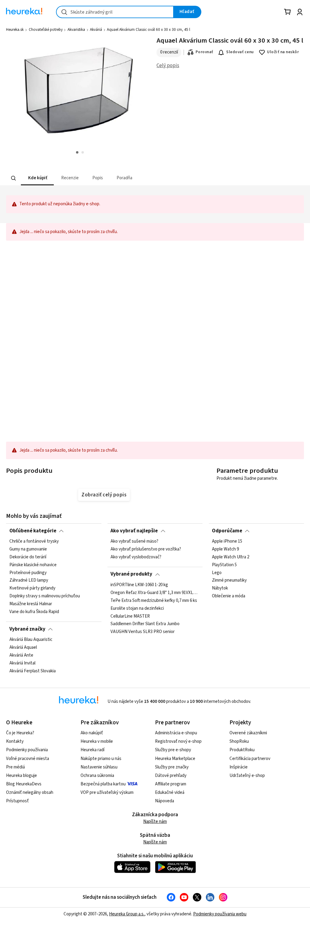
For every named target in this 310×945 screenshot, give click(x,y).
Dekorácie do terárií (27, 557)
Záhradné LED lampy (28, 580)
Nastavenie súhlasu (99, 767)
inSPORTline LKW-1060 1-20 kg (139, 585)
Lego (217, 573)
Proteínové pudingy (28, 573)
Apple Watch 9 (225, 549)
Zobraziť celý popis (103, 494)
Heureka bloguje (21, 775)
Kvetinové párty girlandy (32, 588)
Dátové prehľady (170, 775)
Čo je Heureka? (20, 733)
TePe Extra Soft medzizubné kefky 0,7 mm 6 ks (153, 600)
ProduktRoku (242, 750)
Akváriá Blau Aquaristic (30, 640)
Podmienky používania (27, 750)
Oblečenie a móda (228, 596)
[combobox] (115, 12)
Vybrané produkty (131, 574)
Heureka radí (92, 750)
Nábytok (220, 588)
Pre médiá (15, 767)
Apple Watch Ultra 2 (230, 557)
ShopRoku (239, 741)
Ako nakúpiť (92, 733)
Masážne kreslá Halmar (30, 604)
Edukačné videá (169, 792)
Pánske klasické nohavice (33, 565)
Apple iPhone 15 (227, 541)
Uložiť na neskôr (283, 52)
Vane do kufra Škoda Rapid (34, 612)
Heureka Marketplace (175, 758)
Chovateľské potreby (46, 29)
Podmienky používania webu (219, 914)
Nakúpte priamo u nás (101, 758)
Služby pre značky (172, 767)
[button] (37, 178)
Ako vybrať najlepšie (134, 530)
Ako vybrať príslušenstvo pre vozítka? (145, 549)
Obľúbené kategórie (32, 530)
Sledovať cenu (240, 52)
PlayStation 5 (224, 565)
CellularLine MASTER (130, 616)
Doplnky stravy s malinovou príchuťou (44, 596)
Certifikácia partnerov (249, 758)
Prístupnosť (17, 801)
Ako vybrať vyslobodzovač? (135, 557)
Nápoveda (164, 801)
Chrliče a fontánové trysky (34, 541)
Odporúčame (227, 530)
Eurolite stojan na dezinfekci (137, 608)
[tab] (37, 178)
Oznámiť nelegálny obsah (29, 792)
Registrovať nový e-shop (178, 741)
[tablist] (117, 178)
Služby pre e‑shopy (173, 750)
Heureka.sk (15, 29)
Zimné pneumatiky (229, 580)
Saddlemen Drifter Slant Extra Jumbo (145, 624)
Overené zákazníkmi (248, 733)
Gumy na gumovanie (28, 549)
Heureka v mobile (97, 741)
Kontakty (15, 741)
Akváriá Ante (21, 655)
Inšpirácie (238, 767)
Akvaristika (76, 29)
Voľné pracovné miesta (27, 758)
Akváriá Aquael (23, 648)
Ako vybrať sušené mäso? (134, 541)
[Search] (14, 178)
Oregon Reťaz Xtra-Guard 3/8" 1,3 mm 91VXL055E (155, 593)
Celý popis (168, 65)
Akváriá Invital (22, 663)
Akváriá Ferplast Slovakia (32, 671)
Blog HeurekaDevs (23, 784)
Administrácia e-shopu (176, 733)
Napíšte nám (155, 821)
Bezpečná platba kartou (103, 784)
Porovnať (204, 52)
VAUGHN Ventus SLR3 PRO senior (142, 632)
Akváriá (96, 29)
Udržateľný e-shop (247, 775)
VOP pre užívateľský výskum (107, 792)
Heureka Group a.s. (126, 914)
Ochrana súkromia (97, 775)
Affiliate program (170, 784)
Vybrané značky (27, 629)
